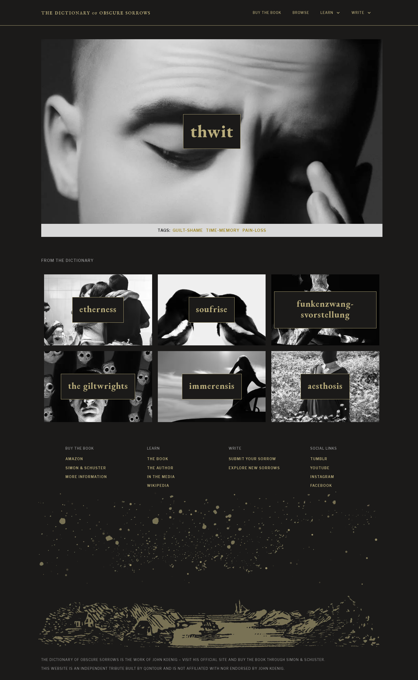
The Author (160, 468)
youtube (320, 468)
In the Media (161, 477)
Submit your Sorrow (252, 459)
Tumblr (318, 459)
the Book (157, 459)
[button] (330, 13)
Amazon (74, 459)
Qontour (153, 668)
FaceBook (321, 485)
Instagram (322, 477)
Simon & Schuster (85, 468)
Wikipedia (158, 485)
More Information (86, 477)
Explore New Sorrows (254, 468)
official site (213, 660)
